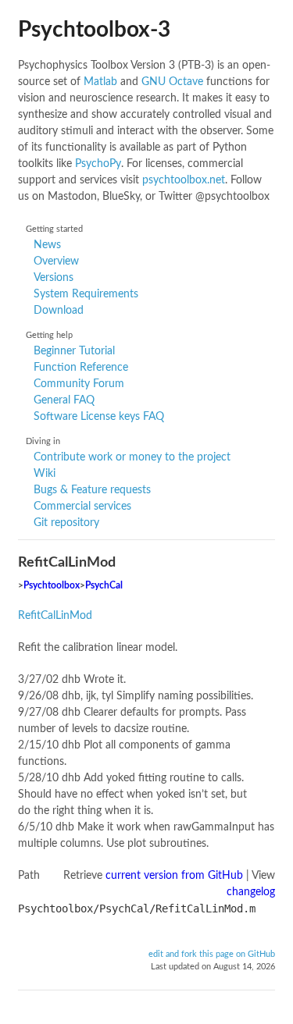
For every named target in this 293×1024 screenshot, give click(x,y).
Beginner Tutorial (74, 351)
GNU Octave (172, 81)
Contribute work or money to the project (132, 457)
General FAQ (64, 400)
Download (59, 310)
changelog (251, 892)
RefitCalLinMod (55, 615)
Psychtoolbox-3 (94, 30)
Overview (56, 261)
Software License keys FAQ (99, 416)
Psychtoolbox (51, 585)
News (47, 245)
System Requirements (86, 294)
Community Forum (79, 384)
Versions (53, 277)
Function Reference (81, 367)
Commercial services (82, 506)
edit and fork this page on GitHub (211, 954)
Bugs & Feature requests (92, 490)
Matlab (100, 81)
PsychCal (104, 585)
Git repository (66, 522)
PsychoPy (98, 163)
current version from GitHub (174, 875)
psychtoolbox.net (183, 180)
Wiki (44, 473)
